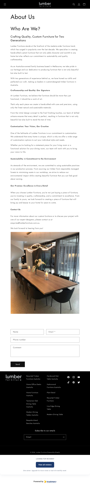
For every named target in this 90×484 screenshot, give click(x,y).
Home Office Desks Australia (33, 385)
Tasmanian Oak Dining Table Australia (32, 404)
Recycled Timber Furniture (53, 399)
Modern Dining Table (55, 414)
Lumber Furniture (41, 452)
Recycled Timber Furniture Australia (33, 377)
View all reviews (45, 465)
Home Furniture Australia (32, 394)
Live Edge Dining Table (53, 407)
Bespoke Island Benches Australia (33, 421)
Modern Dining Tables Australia (32, 413)
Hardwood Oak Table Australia (52, 377)
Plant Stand (51, 392)
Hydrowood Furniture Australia (54, 385)
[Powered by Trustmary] (45, 481)
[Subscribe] (63, 437)
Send (18, 364)
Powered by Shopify (53, 452)
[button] (5, 4)
